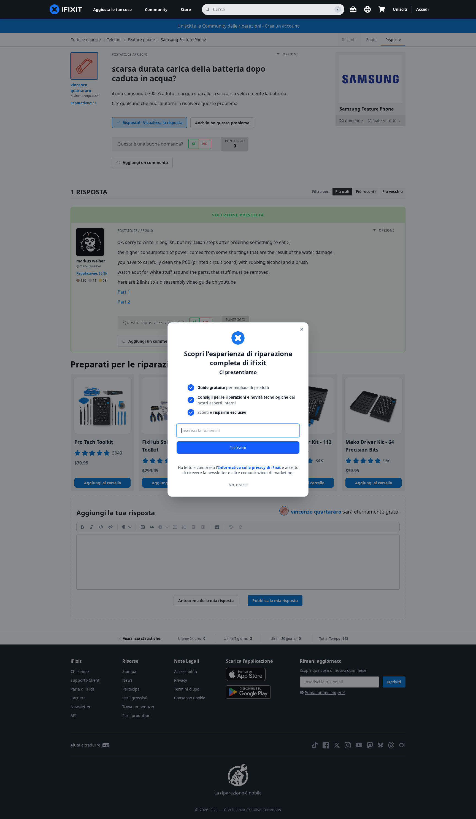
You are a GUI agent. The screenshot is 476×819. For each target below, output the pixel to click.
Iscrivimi (238, 447)
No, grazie (238, 484)
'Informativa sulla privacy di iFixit (249, 467)
